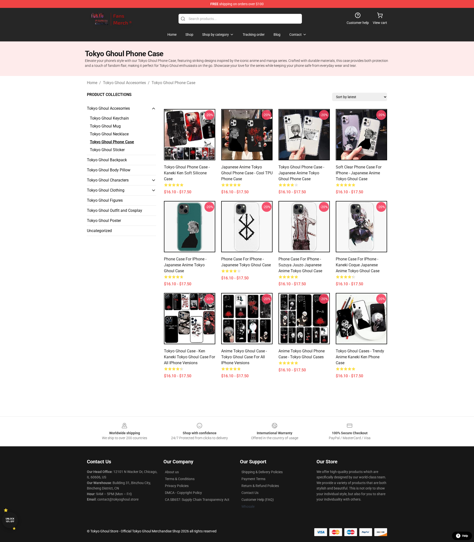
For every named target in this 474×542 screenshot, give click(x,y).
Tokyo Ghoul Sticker (107, 149)
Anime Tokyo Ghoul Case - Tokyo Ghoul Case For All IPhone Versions (244, 357)
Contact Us (249, 493)
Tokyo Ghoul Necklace (109, 134)
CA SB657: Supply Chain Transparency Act (197, 500)
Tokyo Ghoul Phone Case (173, 82)
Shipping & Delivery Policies (262, 472)
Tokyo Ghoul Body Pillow (108, 170)
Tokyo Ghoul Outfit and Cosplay (114, 210)
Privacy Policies (177, 486)
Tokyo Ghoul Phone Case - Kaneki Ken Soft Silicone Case (187, 173)
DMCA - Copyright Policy (183, 493)
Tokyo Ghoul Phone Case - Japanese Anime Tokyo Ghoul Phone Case (301, 173)
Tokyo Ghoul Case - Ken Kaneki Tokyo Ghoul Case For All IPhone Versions (189, 357)
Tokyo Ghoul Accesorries (124, 82)
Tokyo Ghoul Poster (104, 220)
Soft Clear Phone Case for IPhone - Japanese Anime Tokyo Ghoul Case (358, 173)
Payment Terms (253, 479)
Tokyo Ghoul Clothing (105, 190)
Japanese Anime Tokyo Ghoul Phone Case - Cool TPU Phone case (247, 173)
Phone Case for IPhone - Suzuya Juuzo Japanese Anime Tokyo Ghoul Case (300, 265)
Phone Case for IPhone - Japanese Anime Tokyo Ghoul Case (185, 265)
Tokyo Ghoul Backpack (107, 160)
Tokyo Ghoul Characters (108, 180)
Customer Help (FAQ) (257, 500)
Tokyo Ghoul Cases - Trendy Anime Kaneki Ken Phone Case (360, 357)
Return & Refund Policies (260, 486)
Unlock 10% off (10, 520)
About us (172, 472)
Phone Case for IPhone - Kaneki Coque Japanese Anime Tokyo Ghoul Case (357, 265)
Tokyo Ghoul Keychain (109, 118)
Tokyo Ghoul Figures (105, 200)
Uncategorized (99, 230)
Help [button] (465, 536)
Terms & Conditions (180, 479)
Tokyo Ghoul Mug (105, 126)
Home (92, 82)
